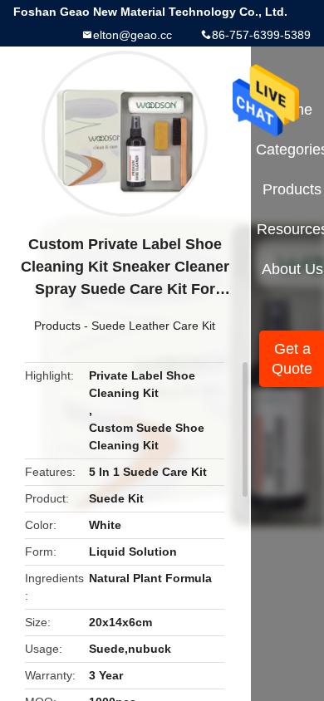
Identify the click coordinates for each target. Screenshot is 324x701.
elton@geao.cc (132, 35)
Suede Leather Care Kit (153, 325)
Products (57, 325)
